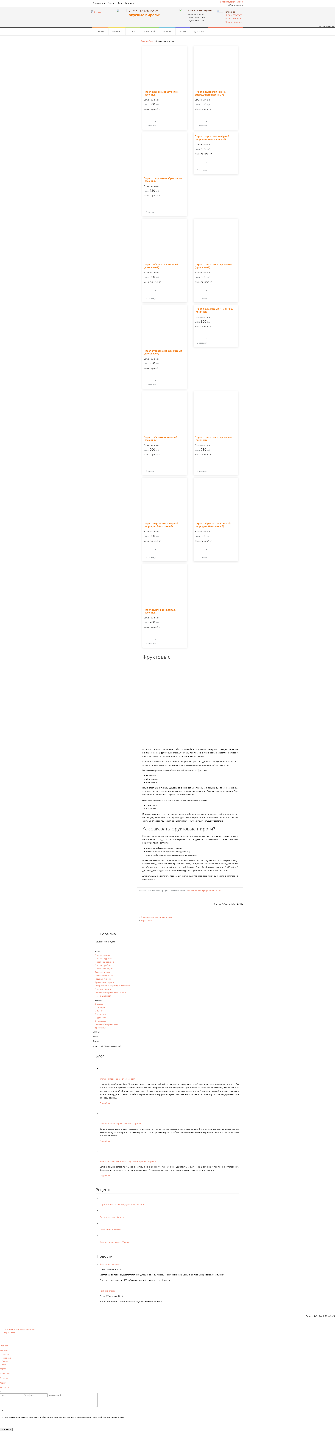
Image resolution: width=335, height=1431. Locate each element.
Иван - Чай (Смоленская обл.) (107, 1046)
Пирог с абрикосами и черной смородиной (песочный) (213, 525)
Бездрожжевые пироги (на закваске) (112, 985)
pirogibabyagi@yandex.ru (231, 1)
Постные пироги (103, 989)
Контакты (129, 3)
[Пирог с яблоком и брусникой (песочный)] (165, 68)
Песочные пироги (103, 995)
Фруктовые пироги (104, 975)
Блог (120, 3)
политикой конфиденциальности (204, 890)
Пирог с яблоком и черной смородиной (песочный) (210, 93)
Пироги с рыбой (103, 965)
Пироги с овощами (104, 968)
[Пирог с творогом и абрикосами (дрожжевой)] (165, 327)
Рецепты (111, 3)
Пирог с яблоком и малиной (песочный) (160, 438)
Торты (133, 31)
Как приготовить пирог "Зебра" (115, 1242)
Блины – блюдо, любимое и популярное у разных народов (128, 1161)
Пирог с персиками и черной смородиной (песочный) (161, 525)
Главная (100, 31)
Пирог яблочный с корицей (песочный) (160, 611)
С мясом (99, 1004)
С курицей (100, 1007)
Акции (183, 31)
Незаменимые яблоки (110, 1229)
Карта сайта (146, 920)
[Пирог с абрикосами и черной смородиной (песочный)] (216, 500)
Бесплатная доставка (109, 1264)
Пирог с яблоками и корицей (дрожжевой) (161, 266)
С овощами (100, 1014)
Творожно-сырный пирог (112, 1217)
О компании (99, 3)
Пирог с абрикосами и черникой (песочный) (214, 310)
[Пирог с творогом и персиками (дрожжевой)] (216, 241)
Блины (96, 1031)
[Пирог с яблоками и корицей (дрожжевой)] (165, 241)
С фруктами (100, 1017)
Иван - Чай (149, 31)
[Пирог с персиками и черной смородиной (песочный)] (165, 500)
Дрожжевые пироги (104, 982)
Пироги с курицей (103, 958)
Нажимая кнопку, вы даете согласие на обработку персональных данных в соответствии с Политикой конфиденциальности (63, 1417)
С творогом (100, 1021)
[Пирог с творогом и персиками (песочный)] (216, 413)
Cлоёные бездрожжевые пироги (110, 992)
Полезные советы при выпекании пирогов (120, 1123)
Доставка (199, 31)
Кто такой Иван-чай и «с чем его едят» (118, 1078)
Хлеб (95, 1036)
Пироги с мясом (102, 955)
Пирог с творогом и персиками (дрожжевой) (213, 266)
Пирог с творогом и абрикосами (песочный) (163, 180)
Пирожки (97, 1000)
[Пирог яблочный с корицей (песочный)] (165, 586)
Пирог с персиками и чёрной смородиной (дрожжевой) (212, 138)
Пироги (152, 41)
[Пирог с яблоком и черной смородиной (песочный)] (216, 68)
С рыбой (99, 1010)
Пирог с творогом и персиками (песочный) (213, 438)
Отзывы (167, 31)
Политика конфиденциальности (156, 917)
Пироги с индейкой (104, 961)
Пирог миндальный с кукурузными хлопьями (122, 1204)
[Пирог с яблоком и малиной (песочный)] (165, 413)
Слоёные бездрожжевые (106, 1024)
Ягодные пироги (103, 978)
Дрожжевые (100, 1027)
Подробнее (105, 1103)
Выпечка (117, 31)
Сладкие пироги (102, 972)
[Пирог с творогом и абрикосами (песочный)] (165, 154)
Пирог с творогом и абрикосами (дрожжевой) (163, 352)
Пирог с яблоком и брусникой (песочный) (161, 93)
